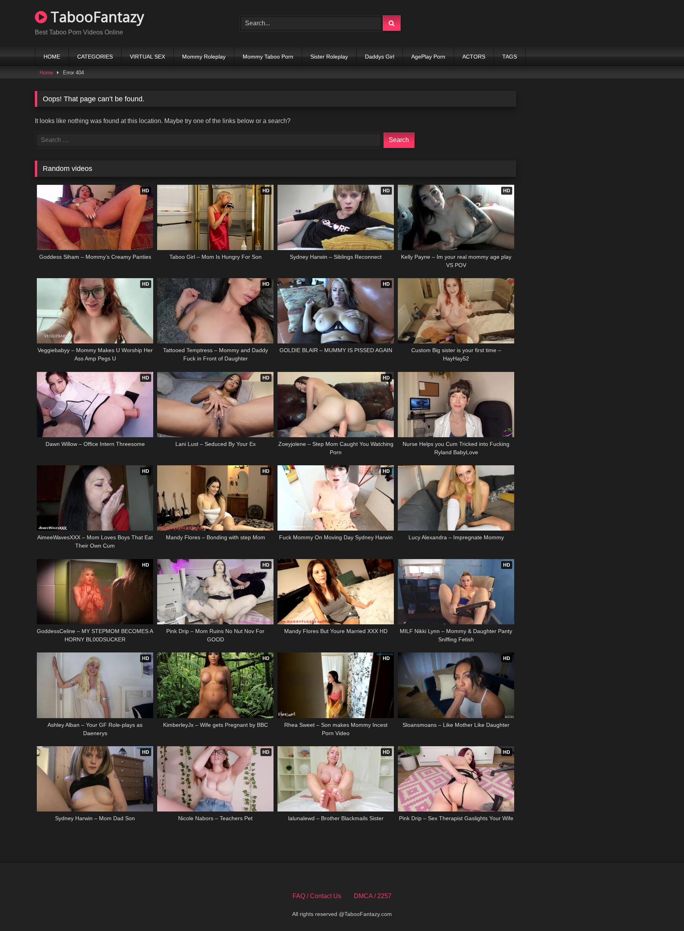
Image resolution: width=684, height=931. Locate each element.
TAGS (509, 56)
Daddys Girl (379, 56)
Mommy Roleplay (204, 56)
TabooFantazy (95, 17)
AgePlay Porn (428, 56)
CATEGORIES (95, 56)
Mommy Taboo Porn (268, 56)
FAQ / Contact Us (317, 896)
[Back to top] (659, 907)
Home (46, 73)
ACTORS (473, 56)
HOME (52, 56)
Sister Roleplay (329, 56)
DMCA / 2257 (372, 896)
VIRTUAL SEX (147, 56)
